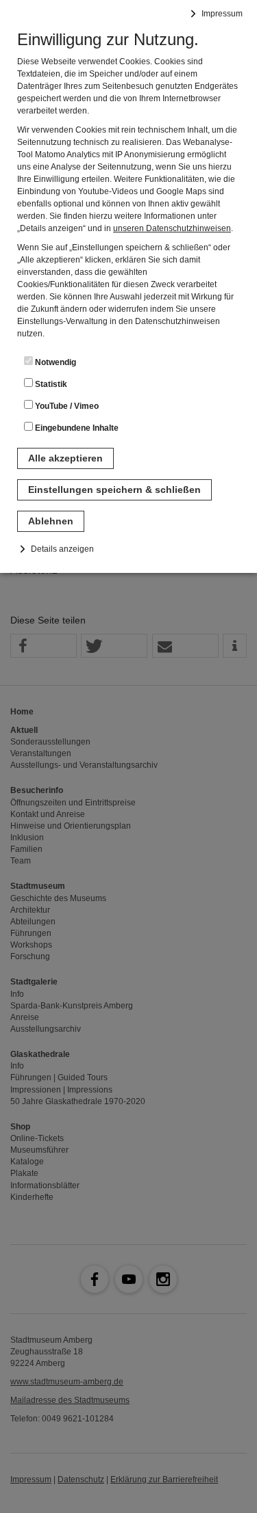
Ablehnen (50, 521)
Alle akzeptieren (65, 458)
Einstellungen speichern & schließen (114, 489)
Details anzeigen (62, 549)
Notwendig (54, 362)
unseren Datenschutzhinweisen (172, 228)
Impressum (222, 13)
